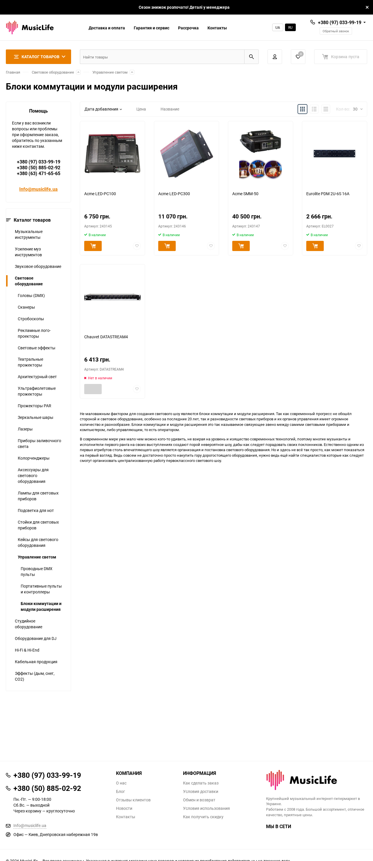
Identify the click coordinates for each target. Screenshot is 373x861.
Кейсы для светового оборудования (38, 542)
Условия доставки (200, 791)
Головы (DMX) (31, 295)
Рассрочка (188, 28)
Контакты (217, 28)
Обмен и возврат (199, 800)
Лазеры (25, 429)
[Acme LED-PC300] (186, 153)
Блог (120, 791)
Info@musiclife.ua (38, 189)
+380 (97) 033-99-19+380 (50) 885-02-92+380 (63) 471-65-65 (38, 168)
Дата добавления (101, 109)
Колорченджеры (34, 458)
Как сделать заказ (201, 783)
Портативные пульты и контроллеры (41, 589)
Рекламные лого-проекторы (34, 333)
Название (170, 109)
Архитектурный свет (37, 376)
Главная (13, 72)
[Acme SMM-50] (260, 153)
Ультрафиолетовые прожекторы (37, 391)
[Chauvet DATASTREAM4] (112, 296)
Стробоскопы (31, 318)
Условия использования (206, 808)
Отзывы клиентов (133, 800)
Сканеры (26, 307)
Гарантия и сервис (151, 28)
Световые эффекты (36, 348)
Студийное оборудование (28, 623)
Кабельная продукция (36, 661)
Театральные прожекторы (30, 362)
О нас (121, 783)
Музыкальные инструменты (29, 234)
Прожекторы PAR (34, 405)
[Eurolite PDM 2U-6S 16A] (334, 153)
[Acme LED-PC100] (112, 153)
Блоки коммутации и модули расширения (41, 606)
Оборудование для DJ (36, 638)
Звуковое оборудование (38, 266)
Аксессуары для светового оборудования (33, 475)
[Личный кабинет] (275, 56)
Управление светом (110, 72)
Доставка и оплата (107, 28)
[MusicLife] (316, 780)
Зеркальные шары (35, 417)
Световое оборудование (53, 72)
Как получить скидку (203, 817)
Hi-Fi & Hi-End (27, 650)
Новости (124, 808)
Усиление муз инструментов (28, 251)
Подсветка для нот (36, 510)
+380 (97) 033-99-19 (339, 22)
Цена (141, 109)
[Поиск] (251, 56)
